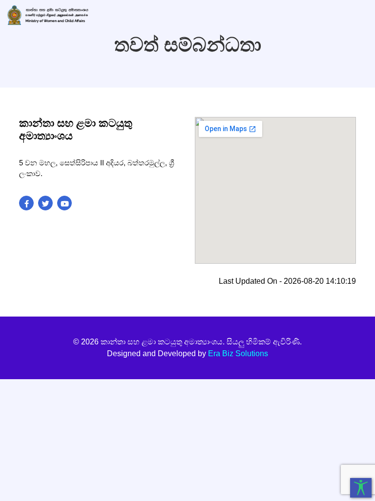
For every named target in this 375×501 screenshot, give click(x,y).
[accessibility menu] (361, 488)
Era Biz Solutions (238, 353)
